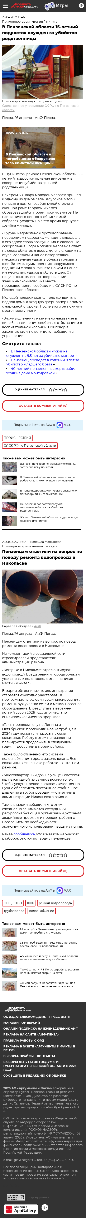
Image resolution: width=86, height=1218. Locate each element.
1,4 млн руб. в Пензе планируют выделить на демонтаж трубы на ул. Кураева (49, 931)
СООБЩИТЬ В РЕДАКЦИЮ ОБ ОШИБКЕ (34, 1075)
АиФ (37, 626)
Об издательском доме (24, 1017)
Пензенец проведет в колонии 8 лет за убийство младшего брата (42, 362)
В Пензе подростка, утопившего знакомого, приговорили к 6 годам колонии (48, 492)
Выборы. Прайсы (18, 1056)
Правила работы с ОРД (23, 1040)
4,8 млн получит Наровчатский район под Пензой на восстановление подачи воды (47, 984)
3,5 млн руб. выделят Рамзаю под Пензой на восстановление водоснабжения (48, 944)
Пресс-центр (60, 1017)
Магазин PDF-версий (21, 1023)
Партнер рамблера (39, 1197)
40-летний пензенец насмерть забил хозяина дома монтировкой (41, 371)
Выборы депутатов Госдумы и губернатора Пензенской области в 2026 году (39, 1065)
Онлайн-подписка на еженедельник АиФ (40, 1028)
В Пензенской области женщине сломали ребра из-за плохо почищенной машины (47, 479)
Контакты (46, 1056)
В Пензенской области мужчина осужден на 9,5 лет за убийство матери (40, 353)
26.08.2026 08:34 (14, 542)
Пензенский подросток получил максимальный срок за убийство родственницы (41, 507)
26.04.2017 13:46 (13, 17)
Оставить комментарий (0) (43, 406)
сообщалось (24, 834)
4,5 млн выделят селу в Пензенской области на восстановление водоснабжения (49, 958)
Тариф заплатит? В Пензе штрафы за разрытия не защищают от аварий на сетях (50, 971)
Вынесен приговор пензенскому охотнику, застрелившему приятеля (48, 465)
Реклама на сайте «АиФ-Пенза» (31, 1034)
